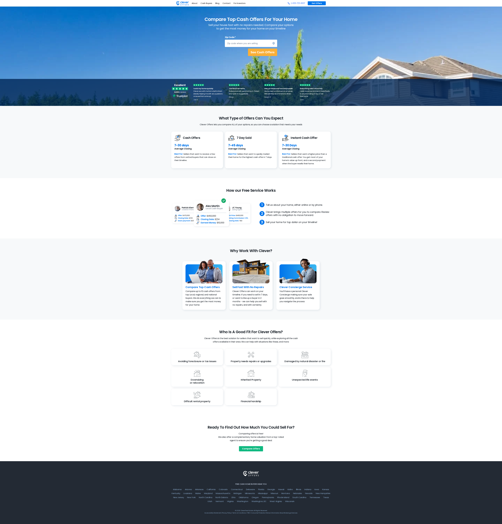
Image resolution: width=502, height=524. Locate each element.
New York (191, 497)
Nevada (308, 493)
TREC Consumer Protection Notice (258, 513)
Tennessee (315, 497)
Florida (261, 489)
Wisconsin (289, 501)
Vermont (219, 501)
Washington (242, 501)
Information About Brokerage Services (284, 513)
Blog (217, 3)
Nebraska (297, 493)
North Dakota (221, 497)
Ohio (233, 497)
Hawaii (281, 489)
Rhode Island (283, 497)
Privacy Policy (226, 513)
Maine (198, 493)
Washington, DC (259, 501)
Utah (210, 501)
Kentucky (176, 493)
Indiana (307, 489)
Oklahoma (243, 497)
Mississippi (262, 493)
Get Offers (317, 3)
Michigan (237, 493)
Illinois (298, 489)
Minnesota (250, 493)
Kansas (325, 489)
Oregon (255, 497)
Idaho (290, 489)
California (211, 489)
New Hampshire (323, 493)
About (194, 3)
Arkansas (199, 489)
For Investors (239, 3)
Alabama (177, 489)
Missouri (274, 493)
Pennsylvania (268, 497)
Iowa (317, 489)
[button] (251, 43)
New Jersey (178, 497)
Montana (285, 493)
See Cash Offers (263, 52)
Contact (227, 3)
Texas (326, 497)
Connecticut (237, 489)
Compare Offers (251, 448)
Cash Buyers (206, 3)
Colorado (223, 489)
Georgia (271, 489)
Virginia (230, 501)
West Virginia (276, 501)
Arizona (188, 489)
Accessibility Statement (212, 513)
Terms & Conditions (239, 513)
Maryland (208, 493)
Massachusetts (223, 493)
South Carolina (299, 497)
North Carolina (205, 497)
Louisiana (187, 493)
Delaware (250, 489)
